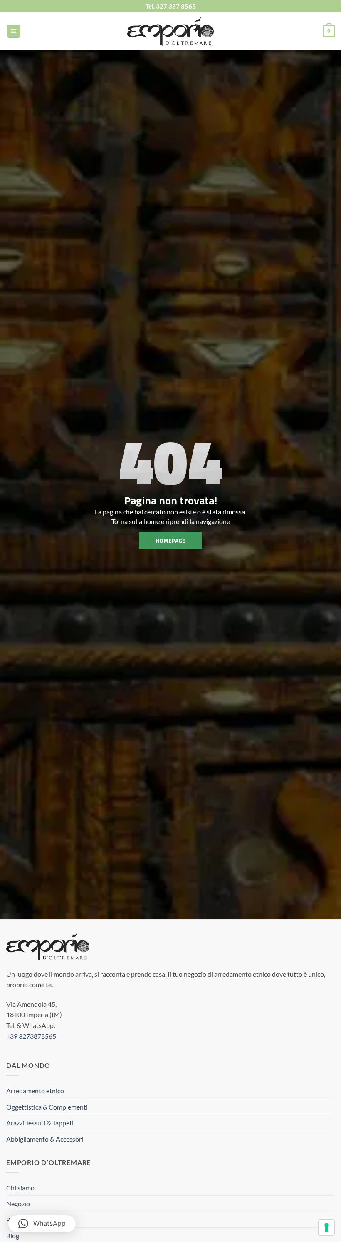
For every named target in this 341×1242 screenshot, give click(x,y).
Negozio (18, 1203)
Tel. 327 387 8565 (171, 6)
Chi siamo (20, 1188)
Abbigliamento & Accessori (44, 1139)
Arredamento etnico (35, 1091)
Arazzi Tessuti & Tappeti (40, 1123)
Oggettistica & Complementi (47, 1107)
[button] (13, 31)
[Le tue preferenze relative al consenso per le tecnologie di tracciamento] (326, 1227)
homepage (170, 540)
